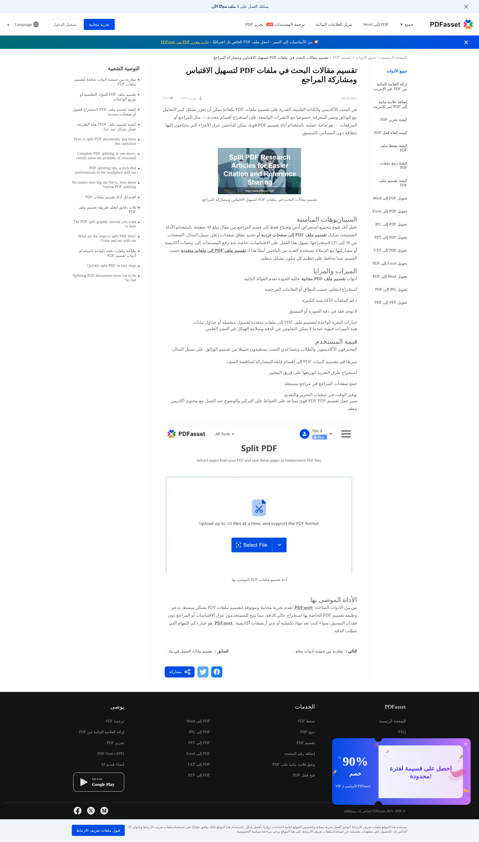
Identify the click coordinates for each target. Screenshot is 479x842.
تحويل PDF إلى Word (390, 198)
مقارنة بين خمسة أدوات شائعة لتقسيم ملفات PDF (302, 651)
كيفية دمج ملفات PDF (393, 165)
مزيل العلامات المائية (334, 24)
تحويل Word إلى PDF (390, 276)
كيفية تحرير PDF (393, 120)
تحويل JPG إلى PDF (391, 289)
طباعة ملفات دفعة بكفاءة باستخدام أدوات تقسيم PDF (107, 253)
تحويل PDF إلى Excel (390, 211)
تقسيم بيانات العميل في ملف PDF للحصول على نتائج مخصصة (162, 651)
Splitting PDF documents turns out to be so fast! (104, 278)
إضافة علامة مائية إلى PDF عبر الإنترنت (390, 104)
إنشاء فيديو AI (112, 764)
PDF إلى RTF (199, 775)
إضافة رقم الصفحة (299, 754)
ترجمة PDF (115, 721)
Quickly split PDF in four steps (111, 266)
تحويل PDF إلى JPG (391, 224)
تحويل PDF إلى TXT (390, 250)
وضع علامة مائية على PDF (293, 764)
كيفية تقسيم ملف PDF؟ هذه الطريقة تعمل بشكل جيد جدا (106, 126)
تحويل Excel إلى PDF (390, 263)
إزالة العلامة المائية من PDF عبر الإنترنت (390, 86)
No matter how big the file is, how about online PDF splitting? (104, 184)
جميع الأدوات (365, 57)
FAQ (402, 732)
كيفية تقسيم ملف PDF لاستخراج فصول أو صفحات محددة (104, 111)
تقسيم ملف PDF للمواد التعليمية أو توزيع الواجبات (108, 96)
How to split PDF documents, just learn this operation (105, 141)
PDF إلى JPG (199, 732)
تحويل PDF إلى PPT (390, 237)
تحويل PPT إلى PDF (390, 302)
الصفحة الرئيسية (393, 57)
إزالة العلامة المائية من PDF (101, 732)
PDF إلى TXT (198, 764)
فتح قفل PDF (304, 775)
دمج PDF (307, 732)
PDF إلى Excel (198, 754)
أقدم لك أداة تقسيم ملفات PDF (110, 197)
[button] (259, 499)
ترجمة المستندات (289, 24)
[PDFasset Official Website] (451, 24)
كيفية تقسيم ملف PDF (393, 183)
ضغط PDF (306, 721)
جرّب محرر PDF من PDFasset (185, 42)
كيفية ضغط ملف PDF (393, 148)
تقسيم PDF (342, 57)
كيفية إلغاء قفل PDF (390, 133)
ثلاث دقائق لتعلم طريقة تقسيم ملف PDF (107, 209)
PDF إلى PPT (199, 743)
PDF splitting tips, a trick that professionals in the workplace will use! (105, 170)
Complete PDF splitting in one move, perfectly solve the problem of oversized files (104, 155)
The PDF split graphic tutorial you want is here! (104, 224)
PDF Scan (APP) (110, 754)
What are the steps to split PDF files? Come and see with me (107, 238)
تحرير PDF (254, 24)
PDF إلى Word (375, 24)
